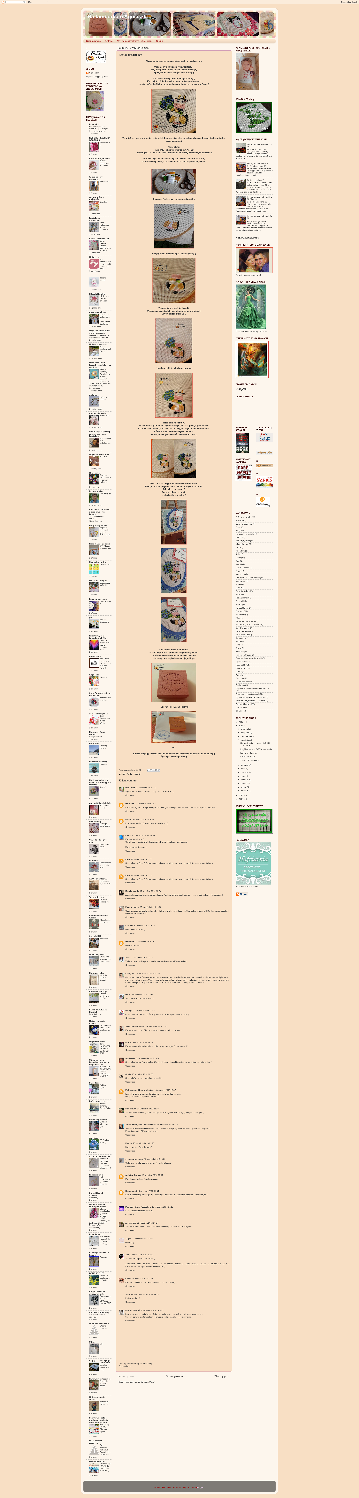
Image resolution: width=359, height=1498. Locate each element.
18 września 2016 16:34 (148, 1058)
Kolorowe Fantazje (98, 991)
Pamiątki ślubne (243, 591)
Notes (238, 584)
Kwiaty (238, 571)
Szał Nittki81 (95, 936)
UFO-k (238, 672)
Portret (239, 605)
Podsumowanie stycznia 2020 (105, 865)
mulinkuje (94, 395)
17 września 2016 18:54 (150, 891)
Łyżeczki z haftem (104, 398)
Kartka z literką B (247, 757)
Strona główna (93, 41)
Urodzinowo (104, 564)
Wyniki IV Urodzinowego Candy (105, 1277)
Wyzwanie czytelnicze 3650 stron (250, 697)
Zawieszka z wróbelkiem (105, 584)
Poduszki (240, 601)
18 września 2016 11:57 (156, 1026)
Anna (127, 957)
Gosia (128, 1074)
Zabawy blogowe (243, 704)
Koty (238, 561)
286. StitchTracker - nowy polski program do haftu (105, 264)
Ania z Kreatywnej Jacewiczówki (140, 1125)
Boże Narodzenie (243, 517)
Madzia (128, 1143)
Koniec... (103, 764)
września (245, 740)
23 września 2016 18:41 (142, 1255)
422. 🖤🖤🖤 (105, 493)
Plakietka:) (93, 1198)
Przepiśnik (240, 615)
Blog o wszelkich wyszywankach (97, 1293)
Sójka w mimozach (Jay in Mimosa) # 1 (105, 531)
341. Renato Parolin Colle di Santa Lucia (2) (105, 1240)
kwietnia (245, 780)
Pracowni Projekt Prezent (183, 655)
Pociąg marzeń (242, 598)
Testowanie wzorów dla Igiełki (249, 658)
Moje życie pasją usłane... (97, 1022)
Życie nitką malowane (99, 1156)
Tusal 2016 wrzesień (249, 760)
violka (128, 1279)
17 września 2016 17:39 (141, 859)
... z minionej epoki (134, 1159)
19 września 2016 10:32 (154, 1159)
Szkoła (238, 648)
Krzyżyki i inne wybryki (100, 1360)
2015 (241, 795)
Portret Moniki (242, 608)
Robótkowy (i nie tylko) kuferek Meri (98, 637)
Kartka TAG (105, 415)
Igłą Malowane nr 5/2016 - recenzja (256, 749)
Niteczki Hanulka (97, 294)
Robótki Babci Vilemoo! (96, 1194)
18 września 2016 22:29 (148, 1109)
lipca (243, 769)
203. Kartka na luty (104, 806)
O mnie (159, 41)
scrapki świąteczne (104, 621)
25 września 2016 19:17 (148, 1294)
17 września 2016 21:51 (149, 973)
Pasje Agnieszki (96, 1234)
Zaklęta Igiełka (132, 907)
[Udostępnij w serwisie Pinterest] (159, 770)
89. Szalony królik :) (105, 1141)
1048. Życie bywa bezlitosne (96, 517)
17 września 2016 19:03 (150, 907)
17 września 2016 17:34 (144, 835)
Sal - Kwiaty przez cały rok (247, 625)
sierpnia (244, 765)
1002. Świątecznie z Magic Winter (105, 719)
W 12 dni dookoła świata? (103, 977)
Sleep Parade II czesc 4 (105, 921)
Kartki (129, 774)
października (247, 736)
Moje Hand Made (97, 1042)
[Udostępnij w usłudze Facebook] (156, 770)
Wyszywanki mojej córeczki (248, 694)
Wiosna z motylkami (104, 1327)
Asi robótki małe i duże (100, 803)
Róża (238, 618)
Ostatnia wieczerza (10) (104, 1124)
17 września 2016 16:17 (146, 788)
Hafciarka (129, 942)
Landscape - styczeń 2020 (105, 882)
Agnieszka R (131, 1058)
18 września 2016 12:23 (142, 1042)
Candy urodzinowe (244, 524)
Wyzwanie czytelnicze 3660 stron (250, 701)
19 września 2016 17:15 (162, 1207)
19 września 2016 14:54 (148, 1191)
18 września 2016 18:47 (165, 1090)
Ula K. (128, 995)
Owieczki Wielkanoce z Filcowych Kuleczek (105, 478)
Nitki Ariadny (95, 821)
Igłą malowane (242, 544)
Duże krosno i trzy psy (100, 1101)
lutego (244, 787)
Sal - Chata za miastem (246, 621)
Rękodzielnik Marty (98, 762)
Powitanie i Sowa (104, 845)
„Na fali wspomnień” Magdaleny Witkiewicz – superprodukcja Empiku (99, 335)
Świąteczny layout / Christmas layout (104, 1428)
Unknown (129, 804)
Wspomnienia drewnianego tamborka (252, 688)
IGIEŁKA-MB (95, 656)
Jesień (238, 547)
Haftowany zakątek (98, 1120)
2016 (241, 726)
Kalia (238, 554)
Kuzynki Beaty (185, 67)
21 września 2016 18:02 (142, 1239)
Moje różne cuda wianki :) (97, 1398)
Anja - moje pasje (97, 413)
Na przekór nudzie (97, 562)
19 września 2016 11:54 (152, 1175)
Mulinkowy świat (97, 955)
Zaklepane (104, 181)
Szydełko (240, 651)
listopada (245, 733)
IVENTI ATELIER (96, 1273)
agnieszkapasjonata (98, 714)
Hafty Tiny (94, 743)
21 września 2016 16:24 (147, 1223)
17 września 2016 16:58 (143, 819)
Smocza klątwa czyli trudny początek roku (105, 645)
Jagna (128, 1239)
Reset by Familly (103, 747)
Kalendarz (240, 551)
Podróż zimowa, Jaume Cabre (105, 1105)
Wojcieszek (94, 675)
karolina (129, 926)
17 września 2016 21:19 (142, 957)
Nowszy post (126, 1376)
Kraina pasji (131, 1191)
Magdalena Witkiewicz (99, 331)
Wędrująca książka (244, 682)
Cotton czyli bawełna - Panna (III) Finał (105, 1366)
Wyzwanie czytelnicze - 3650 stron (134, 41)
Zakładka (240, 707)
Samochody (241, 638)
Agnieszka (94, 73)
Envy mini (240, 531)
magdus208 (130, 1109)
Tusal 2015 (240, 665)
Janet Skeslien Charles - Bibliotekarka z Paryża (105, 245)
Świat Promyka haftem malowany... (99, 694)
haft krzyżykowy (243, 541)
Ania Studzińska (133, 1175)
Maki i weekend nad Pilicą (105, 349)
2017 (241, 722)
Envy (238, 527)
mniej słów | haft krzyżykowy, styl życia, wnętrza (100, 365)
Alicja (128, 1255)
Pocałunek (104, 938)
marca (244, 783)
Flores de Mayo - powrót (104, 1383)
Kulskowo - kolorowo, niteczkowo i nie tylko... (99, 512)
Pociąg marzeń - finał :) (257, 163)
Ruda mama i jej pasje (99, 544)
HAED (238, 537)
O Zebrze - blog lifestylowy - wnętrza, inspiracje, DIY (99, 1062)
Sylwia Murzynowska (135, 1026)
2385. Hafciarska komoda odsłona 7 (104, 226)
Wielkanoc (240, 685)
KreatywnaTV (131, 973)
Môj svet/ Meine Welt (99, 454)
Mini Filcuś (94, 473)
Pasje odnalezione (98, 599)
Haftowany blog (96, 973)
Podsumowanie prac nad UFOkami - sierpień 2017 (105, 1299)
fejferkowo (94, 860)
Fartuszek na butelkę (245, 534)
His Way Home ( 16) (104, 900)
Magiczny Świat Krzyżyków (138, 1207)
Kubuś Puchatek (243, 568)
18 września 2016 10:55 (144, 1011)
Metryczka (240, 574)
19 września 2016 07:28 (167, 1125)
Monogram (240, 581)
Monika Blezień (132, 1310)
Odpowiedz (130, 795)
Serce (238, 641)
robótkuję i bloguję (98, 581)
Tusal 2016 (240, 668)
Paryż (238, 594)
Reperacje (104, 1257)
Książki (239, 564)
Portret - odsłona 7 (255, 180)
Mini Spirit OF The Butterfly (248, 578)
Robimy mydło (103, 1086)
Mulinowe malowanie (99, 1324)
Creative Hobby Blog (99, 1312)
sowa (238, 645)
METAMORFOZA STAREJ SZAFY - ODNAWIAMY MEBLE (105, 1071)
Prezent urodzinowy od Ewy (104, 996)
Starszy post (221, 1376)
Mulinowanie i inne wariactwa (139, 1090)
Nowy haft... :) (95, 1014)
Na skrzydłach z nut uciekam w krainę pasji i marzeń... (100, 782)
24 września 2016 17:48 (142, 1279)
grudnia (244, 729)
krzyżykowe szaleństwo (94, 219)
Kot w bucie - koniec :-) (105, 1403)
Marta (128, 1042)
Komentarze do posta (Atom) (142, 1382)
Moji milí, (103, 457)
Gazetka (103, 202)
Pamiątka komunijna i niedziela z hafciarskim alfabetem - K (105, 1163)
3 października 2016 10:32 (152, 1310)
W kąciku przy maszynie (96, 178)
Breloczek (240, 521)
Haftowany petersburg (100, 1379)
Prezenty (137, 774)
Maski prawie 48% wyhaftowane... (105, 441)
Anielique (93, 1138)
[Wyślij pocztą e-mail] (148, 770)
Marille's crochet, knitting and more (97, 1205)
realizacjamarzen (97, 1461)
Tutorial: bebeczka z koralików (104, 163)
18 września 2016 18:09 (142, 1074)
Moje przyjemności (98, 344)
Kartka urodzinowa (248, 753)
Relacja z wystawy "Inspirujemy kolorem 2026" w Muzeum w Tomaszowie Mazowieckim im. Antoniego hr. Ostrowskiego (100, 378)
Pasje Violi (130, 788)
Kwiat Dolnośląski (97, 312)
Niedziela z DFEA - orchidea (104, 298)
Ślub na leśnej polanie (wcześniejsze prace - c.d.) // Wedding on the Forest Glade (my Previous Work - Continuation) (100, 1218)
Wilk (101, 1344)
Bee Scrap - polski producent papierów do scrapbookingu (99, 1420)
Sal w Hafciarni (242, 635)
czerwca (245, 772)
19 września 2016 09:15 (143, 1143)
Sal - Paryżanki (242, 628)
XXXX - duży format (98, 879)
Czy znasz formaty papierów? (97, 1316)
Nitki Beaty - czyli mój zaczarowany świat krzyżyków (99, 434)
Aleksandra (130, 1223)
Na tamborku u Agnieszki (118, 16)
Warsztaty (240, 675)
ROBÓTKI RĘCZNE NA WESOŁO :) (99, 139)
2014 (241, 799)
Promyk (129, 1011)
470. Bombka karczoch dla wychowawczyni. (105, 1029)
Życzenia (103, 677)
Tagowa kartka (103, 279)
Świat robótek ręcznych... (95, 1442)
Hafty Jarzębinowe (98, 525)
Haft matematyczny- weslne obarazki (105, 1180)
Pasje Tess (94, 1083)
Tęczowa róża (242, 662)
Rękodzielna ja (96, 1175)
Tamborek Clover (243, 655)
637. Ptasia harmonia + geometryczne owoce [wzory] (105, 663)
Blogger (200, 1487)
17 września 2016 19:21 (146, 942)
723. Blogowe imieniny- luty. (105, 547)
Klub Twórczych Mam (99, 158)
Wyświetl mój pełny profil (97, 76)
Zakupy (239, 711)
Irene (127, 859)
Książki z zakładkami (99, 239)
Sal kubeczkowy (243, 631)
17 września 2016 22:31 (142, 995)
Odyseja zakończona (105, 825)
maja (243, 776)
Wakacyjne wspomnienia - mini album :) (105, 960)
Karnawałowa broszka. (105, 699)
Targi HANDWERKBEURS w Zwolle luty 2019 (105, 1048)
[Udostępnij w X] (153, 770)
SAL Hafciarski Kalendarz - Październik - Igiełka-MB (105, 1450)
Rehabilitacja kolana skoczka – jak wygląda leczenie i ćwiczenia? (98, 128)
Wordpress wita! (95, 737)
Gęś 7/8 (103, 787)
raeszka (129, 835)
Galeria (109, 41)
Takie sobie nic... (97, 897)
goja (91, 617)
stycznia (245, 791)
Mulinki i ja (94, 257)
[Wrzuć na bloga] (151, 770)
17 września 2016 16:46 (146, 804)
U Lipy (92, 1342)
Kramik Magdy (132, 891)
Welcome (240, 678)
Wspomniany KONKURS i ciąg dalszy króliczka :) (105, 1467)
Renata (128, 819)
